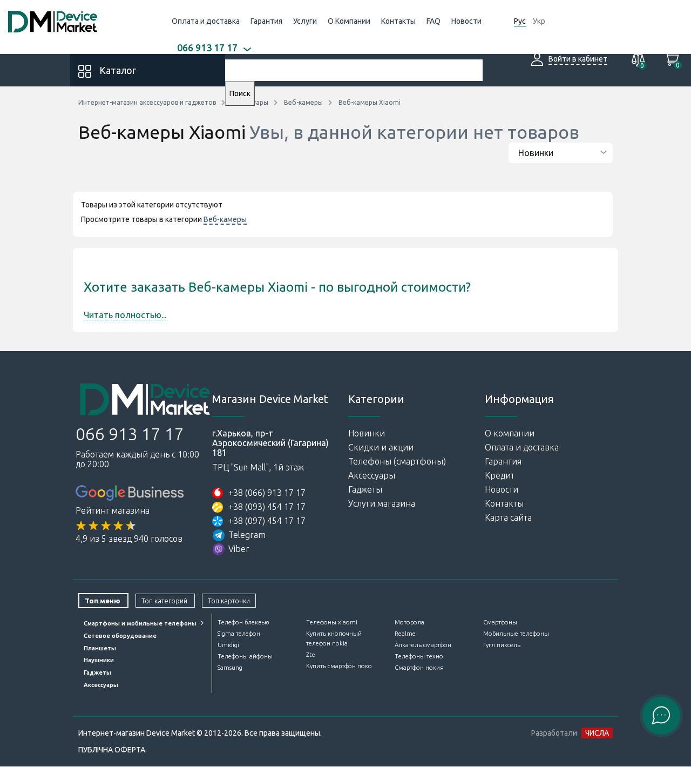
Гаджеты (365, 489)
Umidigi (228, 645)
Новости (466, 21)
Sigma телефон (239, 633)
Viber (238, 549)
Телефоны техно (419, 656)
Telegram (247, 535)
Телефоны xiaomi (331, 622)
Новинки (366, 433)
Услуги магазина (381, 503)
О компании (509, 433)
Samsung (230, 667)
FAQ (433, 21)
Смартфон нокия (419, 667)
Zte (310, 654)
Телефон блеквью (243, 622)
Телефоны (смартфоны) (397, 461)
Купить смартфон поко (339, 666)
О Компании (349, 21)
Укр (539, 21)
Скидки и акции (381, 447)
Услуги (305, 21)
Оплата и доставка (206, 21)
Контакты (398, 21)
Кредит (499, 475)
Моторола (409, 622)
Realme (405, 633)
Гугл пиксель (501, 645)
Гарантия (266, 21)
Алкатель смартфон (423, 645)
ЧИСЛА (597, 733)
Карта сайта (508, 517)
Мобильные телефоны (516, 633)
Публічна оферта (111, 749)
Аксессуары (371, 475)
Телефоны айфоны (245, 656)
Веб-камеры (225, 219)
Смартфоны (500, 622)
